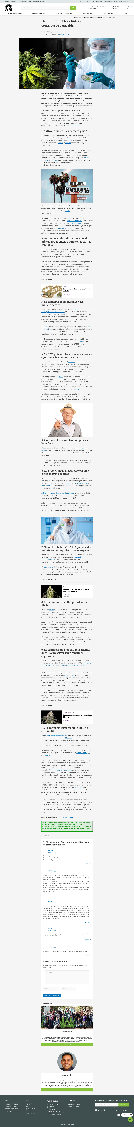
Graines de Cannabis (14, 13)
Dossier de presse (73, 1106)
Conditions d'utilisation (54, 1114)
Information (71, 1100)
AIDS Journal (69, 675)
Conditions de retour (53, 1111)
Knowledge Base (98, 1)
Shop (6, 1100)
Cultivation (29, 1103)
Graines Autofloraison (64, 13)
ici (128, 1108)
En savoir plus (67, 1044)
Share (86, 33)
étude (67, 211)
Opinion (28, 1111)
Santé (28, 1106)
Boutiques (50, 1108)
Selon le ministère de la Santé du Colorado (57, 493)
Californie (78, 787)
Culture (65, 286)
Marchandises (108, 13)
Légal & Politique (31, 1108)
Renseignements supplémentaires (52, 1101)
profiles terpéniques (74, 223)
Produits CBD (87, 13)
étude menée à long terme (55, 735)
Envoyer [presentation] (123, 1104)
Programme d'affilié (74, 1104)
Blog (125, 13)
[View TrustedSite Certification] (99, 1118)
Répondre (87, 864)
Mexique (68, 738)
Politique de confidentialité (55, 1113)
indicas (68, 143)
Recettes (29, 1110)
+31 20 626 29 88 (123, 1)
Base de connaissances (111, 1)
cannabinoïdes (74, 126)
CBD (77, 389)
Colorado (65, 483)
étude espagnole (49, 567)
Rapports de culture (68, 586)
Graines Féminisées (39, 13)
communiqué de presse (63, 228)
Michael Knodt (67, 817)
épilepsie (71, 362)
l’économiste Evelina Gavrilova (60, 770)
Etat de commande (53, 1104)
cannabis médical (79, 341)
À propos (70, 1103)
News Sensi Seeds (31, 1113)
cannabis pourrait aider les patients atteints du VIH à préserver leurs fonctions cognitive (66, 665)
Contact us (50, 1106)
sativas (60, 143)
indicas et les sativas (74, 221)
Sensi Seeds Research (12, 1103)
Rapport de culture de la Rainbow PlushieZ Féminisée (76, 590)
